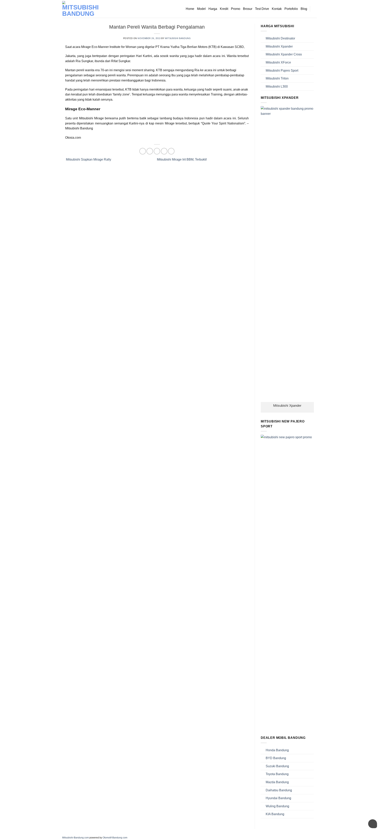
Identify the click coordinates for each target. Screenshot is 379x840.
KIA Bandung (275, 814)
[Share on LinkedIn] (171, 151)
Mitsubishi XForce (278, 62)
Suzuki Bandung (277, 766)
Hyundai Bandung (278, 798)
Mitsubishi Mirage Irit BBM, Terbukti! (182, 159)
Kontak (277, 8)
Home (190, 8)
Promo (235, 8)
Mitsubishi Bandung (178, 38)
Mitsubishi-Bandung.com (75, 837)
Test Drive (262, 8)
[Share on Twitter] (149, 151)
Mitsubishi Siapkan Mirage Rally (88, 159)
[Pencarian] (315, 9)
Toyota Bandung (277, 774)
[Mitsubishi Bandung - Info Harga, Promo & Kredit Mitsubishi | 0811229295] (82, 9)
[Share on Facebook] (142, 151)
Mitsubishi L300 (277, 86)
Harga (212, 8)
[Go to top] (371, 834)
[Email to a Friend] (157, 151)
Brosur (247, 8)
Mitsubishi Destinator (280, 38)
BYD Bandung (276, 758)
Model (201, 8)
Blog (304, 8)
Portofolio (291, 8)
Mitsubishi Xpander (279, 46)
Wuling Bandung (277, 806)
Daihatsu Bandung (279, 790)
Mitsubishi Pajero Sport (282, 70)
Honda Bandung (277, 750)
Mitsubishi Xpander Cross (284, 54)
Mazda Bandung (277, 782)
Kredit (224, 8)
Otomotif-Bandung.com (115, 837)
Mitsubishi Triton (277, 78)
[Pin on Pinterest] (164, 151)
